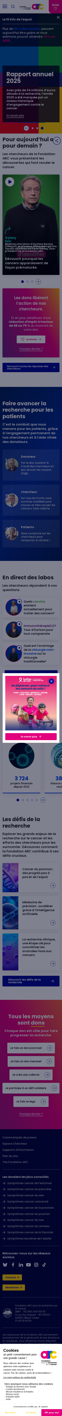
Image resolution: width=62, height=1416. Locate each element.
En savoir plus (29, 736)
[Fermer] (51, 681)
